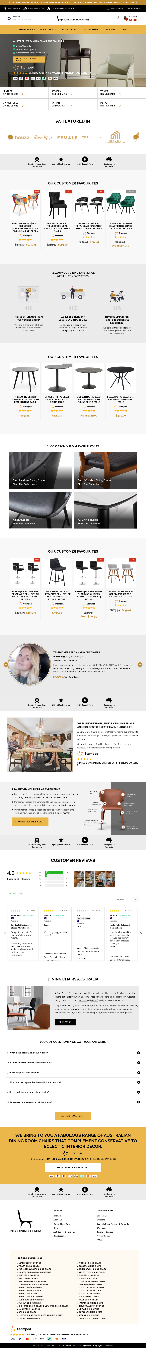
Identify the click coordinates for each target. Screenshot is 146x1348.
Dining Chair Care (61, 1224)
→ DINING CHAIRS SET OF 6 (89, 1291)
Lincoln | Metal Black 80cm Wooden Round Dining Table (57, 399)
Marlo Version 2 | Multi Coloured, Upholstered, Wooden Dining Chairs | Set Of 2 (25, 227)
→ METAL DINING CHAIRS (88, 1309)
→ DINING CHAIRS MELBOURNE (90, 1288)
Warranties (102, 1228)
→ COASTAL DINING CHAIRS (89, 1266)
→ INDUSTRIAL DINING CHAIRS (90, 1306)
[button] (26, 19)
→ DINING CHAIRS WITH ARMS (29, 1297)
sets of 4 (83, 1000)
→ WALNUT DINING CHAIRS (28, 1303)
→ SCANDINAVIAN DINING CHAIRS (91, 1269)
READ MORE (65, 1022)
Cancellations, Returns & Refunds (113, 1224)
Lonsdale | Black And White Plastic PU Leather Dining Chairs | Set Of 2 (55, 957)
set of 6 (94, 1000)
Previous (5, 932)
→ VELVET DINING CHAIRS (27, 1266)
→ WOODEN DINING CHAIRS (89, 1263)
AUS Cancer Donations (64, 1232)
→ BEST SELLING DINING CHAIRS (31, 1282)
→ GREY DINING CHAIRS (26, 1278)
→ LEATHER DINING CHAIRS (28, 1263)
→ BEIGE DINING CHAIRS (87, 1278)
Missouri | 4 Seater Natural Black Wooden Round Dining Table (25, 399)
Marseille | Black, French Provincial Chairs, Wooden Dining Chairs (57, 227)
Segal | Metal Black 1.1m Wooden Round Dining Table (120, 399)
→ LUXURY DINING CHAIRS (28, 1309)
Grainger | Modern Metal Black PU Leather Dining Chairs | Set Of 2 (88, 226)
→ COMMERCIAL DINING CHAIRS (91, 1282)
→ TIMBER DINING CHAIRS (28, 1318)
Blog (55, 1228)
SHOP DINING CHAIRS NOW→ (26, 59)
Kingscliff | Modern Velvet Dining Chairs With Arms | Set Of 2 (120, 226)
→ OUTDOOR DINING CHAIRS (89, 1312)
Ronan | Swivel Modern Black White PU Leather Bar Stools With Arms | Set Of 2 (25, 595)
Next (141, 932)
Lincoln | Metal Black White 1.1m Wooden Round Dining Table (89, 399)
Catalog (57, 1216)
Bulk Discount (59, 1236)
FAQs (99, 1240)
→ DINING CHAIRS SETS (26, 1294)
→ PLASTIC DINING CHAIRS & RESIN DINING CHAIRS (39, 1315)
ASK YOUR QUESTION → (73, 1116)
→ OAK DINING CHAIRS (26, 1312)
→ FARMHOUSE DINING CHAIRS (30, 1300)
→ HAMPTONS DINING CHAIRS (90, 1303)
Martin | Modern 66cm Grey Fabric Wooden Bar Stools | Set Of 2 (121, 594)
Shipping (101, 1220)
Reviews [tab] (12, 893)
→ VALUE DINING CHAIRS (88, 1300)
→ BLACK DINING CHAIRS (88, 1275)
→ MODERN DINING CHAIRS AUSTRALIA (33, 1272)
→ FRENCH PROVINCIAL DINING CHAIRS (33, 1269)
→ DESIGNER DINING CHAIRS (89, 1285)
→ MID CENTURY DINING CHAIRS (91, 1272)
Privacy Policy (103, 1236)
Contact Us (102, 1216)
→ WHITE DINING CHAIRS (27, 1275)
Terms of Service (105, 1232)
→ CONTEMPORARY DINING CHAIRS (32, 1285)
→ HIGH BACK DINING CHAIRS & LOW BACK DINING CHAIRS (42, 1306)
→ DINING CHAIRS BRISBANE (29, 1288)
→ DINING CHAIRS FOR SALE (28, 1291)
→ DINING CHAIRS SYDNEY (88, 1294)
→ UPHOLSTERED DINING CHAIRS (91, 1318)
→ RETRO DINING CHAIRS (88, 1315)
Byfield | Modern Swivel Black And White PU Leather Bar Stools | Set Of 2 (89, 595)
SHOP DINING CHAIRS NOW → (30, 822)
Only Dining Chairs (47, 1346)
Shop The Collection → (25, 484)
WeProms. (97, 1346)
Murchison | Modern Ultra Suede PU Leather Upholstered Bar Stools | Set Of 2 (57, 595)
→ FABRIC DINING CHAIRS (88, 1297)
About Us (57, 1220)
